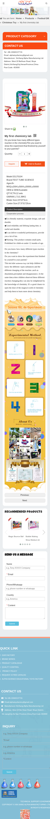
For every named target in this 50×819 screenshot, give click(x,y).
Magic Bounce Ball (15, 536)
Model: (10, 176)
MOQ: (9, 187)
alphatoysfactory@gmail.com (21, 55)
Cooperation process (15, 214)
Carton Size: (12, 203)
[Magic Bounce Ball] (16, 526)
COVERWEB (45, 801)
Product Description (15, 209)
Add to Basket (34, 164)
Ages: (9, 183)
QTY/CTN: (11, 193)
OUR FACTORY (8, 655)
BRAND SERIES (8, 659)
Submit (12, 624)
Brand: (10, 180)
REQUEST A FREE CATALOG (14, 675)
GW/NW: (10, 197)
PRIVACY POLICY (9, 671)
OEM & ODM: (13, 190)
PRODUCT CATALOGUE (12, 663)
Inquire (12, 164)
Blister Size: (12, 200)
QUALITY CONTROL (10, 667)
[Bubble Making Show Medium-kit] (34, 526)
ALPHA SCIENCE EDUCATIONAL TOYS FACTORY (22, 679)
